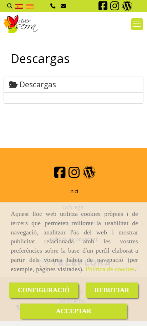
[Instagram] (114, 7)
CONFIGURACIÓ (44, 290)
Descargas (37, 84)
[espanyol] (19, 5)
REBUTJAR (112, 290)
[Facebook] (102, 7)
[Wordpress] (127, 7)
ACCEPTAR (73, 311)
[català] (30, 5)
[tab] (73, 84)
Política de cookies (110, 269)
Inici (73, 191)
